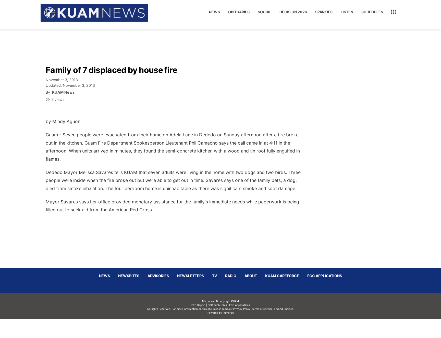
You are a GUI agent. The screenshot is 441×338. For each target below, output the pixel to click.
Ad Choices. (286, 308)
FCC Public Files (217, 305)
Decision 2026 (293, 12)
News (214, 12)
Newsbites (128, 276)
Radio (230, 276)
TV (214, 276)
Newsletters (190, 276)
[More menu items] (393, 12)
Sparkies (324, 12)
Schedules (372, 12)
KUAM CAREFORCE (282, 276)
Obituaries (239, 12)
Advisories (158, 276)
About (250, 276)
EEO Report (198, 305)
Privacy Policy (241, 308)
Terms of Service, (262, 308)
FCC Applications (324, 276)
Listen (347, 12)
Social (264, 12)
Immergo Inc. (228, 328)
